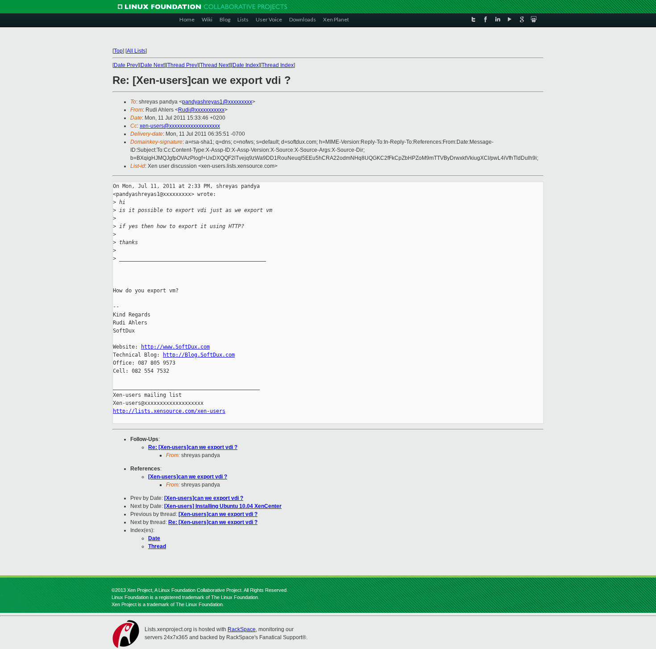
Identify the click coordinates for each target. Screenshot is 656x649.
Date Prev (126, 65)
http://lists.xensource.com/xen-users (169, 411)
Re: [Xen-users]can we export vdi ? (192, 447)
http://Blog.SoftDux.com (199, 355)
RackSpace (242, 629)
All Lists (136, 51)
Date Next (153, 65)
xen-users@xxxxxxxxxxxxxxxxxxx (180, 126)
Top (118, 51)
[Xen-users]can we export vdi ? (187, 477)
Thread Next (215, 65)
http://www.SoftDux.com (175, 347)
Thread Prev (182, 65)
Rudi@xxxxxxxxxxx (201, 110)
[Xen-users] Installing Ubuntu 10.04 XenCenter (223, 506)
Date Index (246, 65)
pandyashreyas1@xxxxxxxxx (217, 102)
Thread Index (278, 65)
